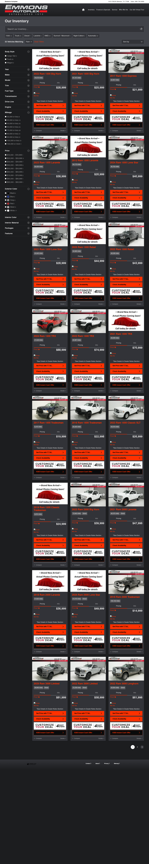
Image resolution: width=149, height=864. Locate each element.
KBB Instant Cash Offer (45, 125)
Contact (88, 763)
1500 (9, 36)
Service (114, 10)
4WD (47, 36)
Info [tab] (58, 83)
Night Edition (79, 36)
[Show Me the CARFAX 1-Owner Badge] (76, 94)
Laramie (37, 36)
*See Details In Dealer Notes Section (50, 101)
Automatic (93, 36)
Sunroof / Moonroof (62, 36)
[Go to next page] (142, 747)
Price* (36, 87)
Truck (18, 36)
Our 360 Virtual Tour (137, 10)
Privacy (106, 763)
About (97, 763)
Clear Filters (39, 42)
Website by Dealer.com (31, 764)
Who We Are (123, 10)
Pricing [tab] (42, 83)
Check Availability (43, 111)
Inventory (91, 10)
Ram (28, 42)
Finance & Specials (103, 10)
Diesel (27, 36)
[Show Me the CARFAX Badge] (37, 94)
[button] (50, 77)
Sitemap (116, 763)
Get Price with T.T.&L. (44, 106)
